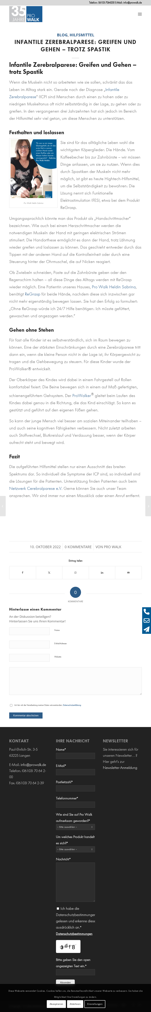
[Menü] (140, 14)
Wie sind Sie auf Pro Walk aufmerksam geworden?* (74, 817)
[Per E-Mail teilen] (128, 572)
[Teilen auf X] (49, 572)
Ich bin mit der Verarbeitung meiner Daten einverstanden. (47, 705)
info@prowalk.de (132, 2)
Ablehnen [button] (75, 1004)
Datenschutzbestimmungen (74, 934)
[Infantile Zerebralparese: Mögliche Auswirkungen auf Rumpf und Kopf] (3, 506)
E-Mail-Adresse (60, 643)
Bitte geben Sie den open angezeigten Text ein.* (73, 963)
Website (57, 657)
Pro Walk (112, 546)
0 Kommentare (78, 546)
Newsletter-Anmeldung (120, 767)
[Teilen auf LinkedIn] (102, 572)
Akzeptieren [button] (56, 1004)
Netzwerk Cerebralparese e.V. (35, 488)
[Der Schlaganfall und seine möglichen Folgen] (148, 506)
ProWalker (81, 395)
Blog (62, 34)
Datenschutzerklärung (72, 705)
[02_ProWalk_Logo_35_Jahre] (25, 14)
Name (57, 630)
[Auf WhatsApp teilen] (75, 572)
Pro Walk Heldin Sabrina (114, 286)
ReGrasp (32, 294)
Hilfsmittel (82, 34)
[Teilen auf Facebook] (22, 572)
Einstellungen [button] (95, 1004)
